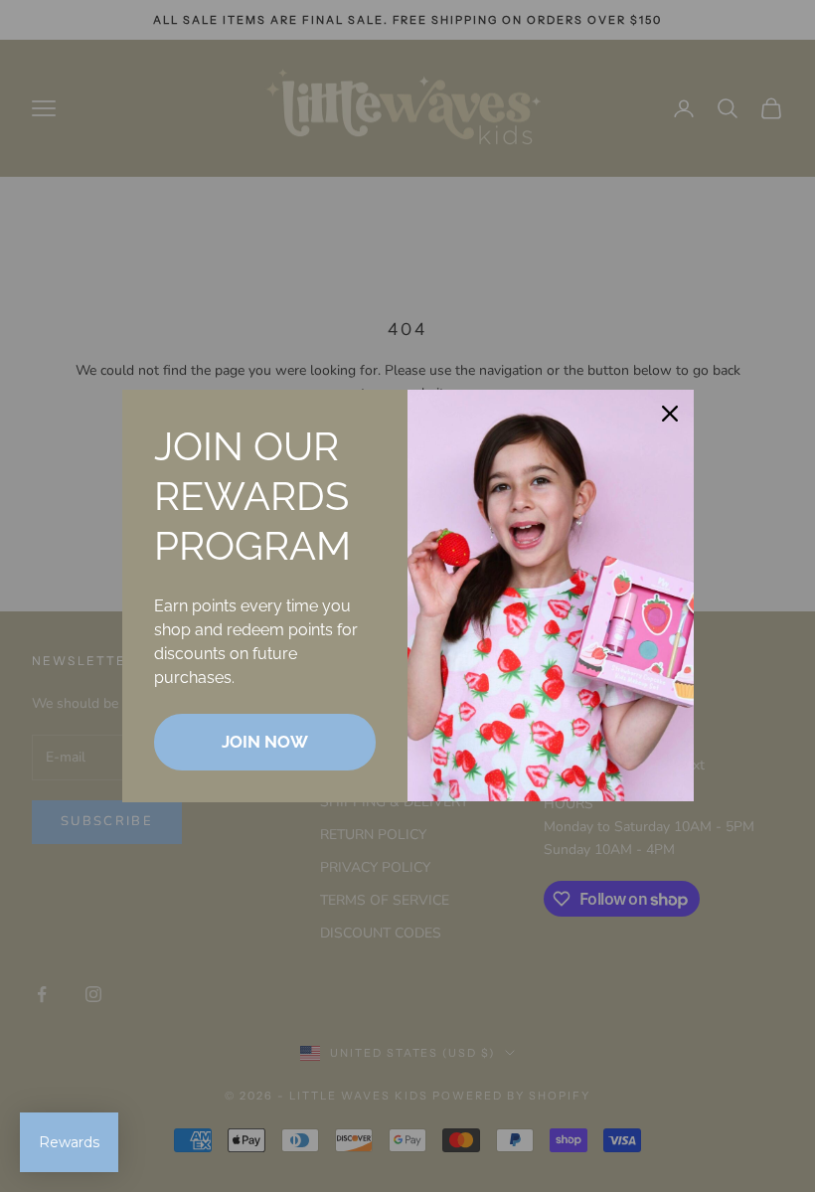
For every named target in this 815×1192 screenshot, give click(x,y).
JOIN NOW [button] (265, 742)
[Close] (670, 413)
